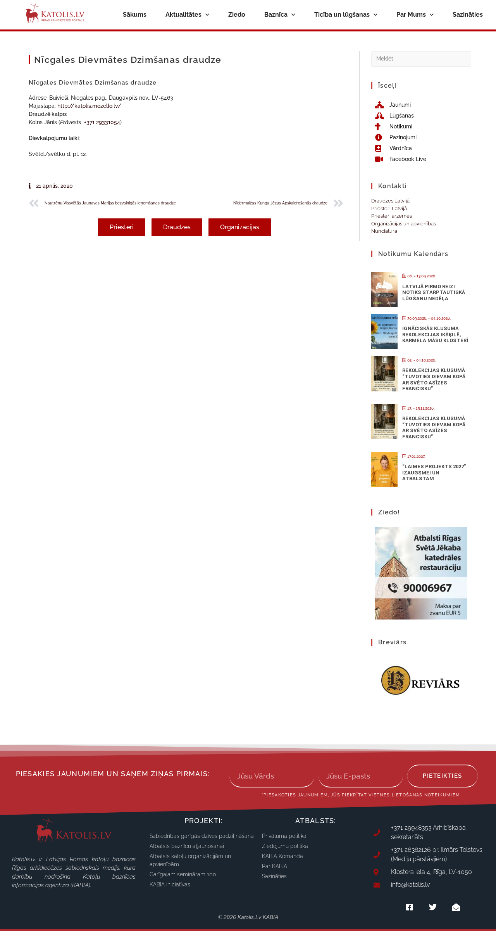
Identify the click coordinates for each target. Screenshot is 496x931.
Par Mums (411, 14)
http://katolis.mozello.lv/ (89, 106)
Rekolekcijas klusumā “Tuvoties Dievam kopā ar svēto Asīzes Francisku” (433, 379)
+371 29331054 (102, 122)
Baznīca (276, 14)
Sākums (134, 14)
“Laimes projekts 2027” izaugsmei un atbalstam (434, 472)
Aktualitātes (183, 14)
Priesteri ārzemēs (391, 216)
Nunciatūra (384, 231)
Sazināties (468, 14)
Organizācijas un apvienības (403, 224)
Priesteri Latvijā (389, 208)
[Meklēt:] (421, 58)
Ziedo (236, 14)
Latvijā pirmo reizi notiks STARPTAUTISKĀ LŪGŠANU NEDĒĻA (433, 292)
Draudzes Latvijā (390, 201)
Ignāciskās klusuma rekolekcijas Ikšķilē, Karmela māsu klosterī (435, 334)
